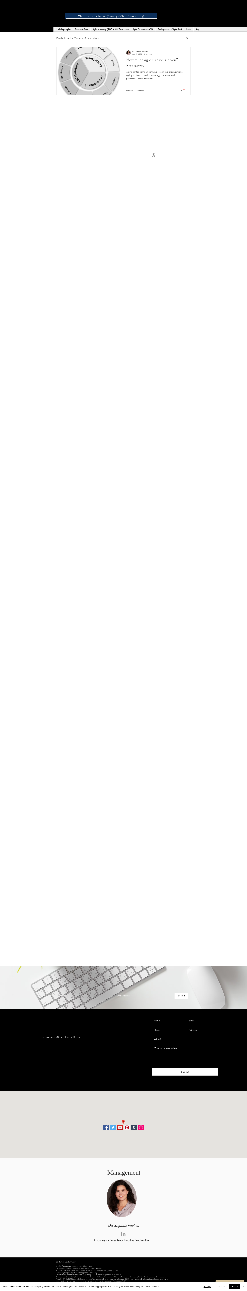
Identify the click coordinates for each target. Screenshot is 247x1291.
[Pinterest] (127, 1127)
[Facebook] (106, 1127)
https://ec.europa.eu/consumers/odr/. (112, 1281)
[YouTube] (120, 1127)
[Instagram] (141, 1127)
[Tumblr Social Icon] (134, 1127)
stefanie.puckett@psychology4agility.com (61, 1037)
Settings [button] (207, 1286)
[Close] (243, 1286)
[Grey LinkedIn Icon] (123, 1234)
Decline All (220, 1286)
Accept (235, 1286)
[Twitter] (113, 1127)
